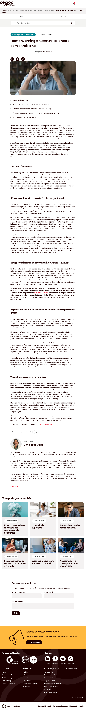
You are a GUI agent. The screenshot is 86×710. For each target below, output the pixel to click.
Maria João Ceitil (47, 52)
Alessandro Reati (46, 424)
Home (9, 10)
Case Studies (27, 681)
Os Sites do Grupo (71, 669)
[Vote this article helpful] (30, 432)
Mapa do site (73, 706)
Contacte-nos (48, 672)
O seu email (51, 592)
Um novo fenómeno (20, 100)
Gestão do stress (49, 10)
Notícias (25, 672)
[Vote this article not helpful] (36, 432)
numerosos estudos (41, 293)
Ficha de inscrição (50, 675)
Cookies (81, 706)
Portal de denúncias (50, 692)
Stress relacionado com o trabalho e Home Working (32, 109)
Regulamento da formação (52, 683)
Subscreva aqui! (34, 642)
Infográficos (26, 675)
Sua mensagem (21, 601)
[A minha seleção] (74, 4)
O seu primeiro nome (22, 592)
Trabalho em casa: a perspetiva (24, 117)
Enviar (16, 613)
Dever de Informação (44, 706)
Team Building (6, 681)
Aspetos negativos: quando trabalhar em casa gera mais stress (36, 113)
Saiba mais (14, 487)
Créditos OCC (48, 678)
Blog (21, 10)
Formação (5, 672)
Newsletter (26, 686)
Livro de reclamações (51, 686)
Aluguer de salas (49, 681)
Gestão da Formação (8, 683)
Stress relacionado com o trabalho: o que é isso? (31, 104)
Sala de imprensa (49, 689)
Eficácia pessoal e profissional (33, 10)
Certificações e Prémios (30, 683)
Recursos (15, 10)
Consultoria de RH (7, 675)
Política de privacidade (60, 706)
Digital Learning (7, 678)
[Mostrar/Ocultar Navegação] (80, 4)
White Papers (27, 678)
